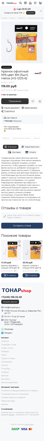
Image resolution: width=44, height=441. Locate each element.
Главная (4, 18)
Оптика (4, 365)
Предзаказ (15, 101)
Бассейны (5, 379)
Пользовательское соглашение (15, 394)
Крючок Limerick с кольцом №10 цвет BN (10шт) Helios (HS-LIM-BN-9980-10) (32, 267)
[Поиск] (20, 3)
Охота (3, 355)
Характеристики (32, 147)
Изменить (17, 121)
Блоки (12, 415)
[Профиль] (30, 3)
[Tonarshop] (11, 3)
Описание (12, 147)
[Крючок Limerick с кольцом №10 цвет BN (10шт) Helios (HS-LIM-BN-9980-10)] (33, 250)
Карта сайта (29, 424)
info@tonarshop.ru (12, 307)
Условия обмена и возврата (13, 397)
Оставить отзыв (22, 225)
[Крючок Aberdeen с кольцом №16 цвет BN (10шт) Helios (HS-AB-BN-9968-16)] (11, 250)
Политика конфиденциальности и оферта (19, 390)
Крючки (37, 138)
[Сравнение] (40, 101)
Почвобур (5, 369)
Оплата (32, 152)
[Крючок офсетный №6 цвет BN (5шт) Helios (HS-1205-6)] (22, 42)
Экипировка (6, 362)
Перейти (30, 13)
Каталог (13, 18)
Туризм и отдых (8, 358)
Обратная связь (8, 401)
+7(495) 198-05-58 (11, 297)
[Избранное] (33, 101)
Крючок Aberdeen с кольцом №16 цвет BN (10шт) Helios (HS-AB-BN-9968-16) (11, 267)
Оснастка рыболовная (21, 138)
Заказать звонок (10, 302)
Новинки (5, 341)
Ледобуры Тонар (8, 344)
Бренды (4, 375)
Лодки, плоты (7, 348)
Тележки (5, 372)
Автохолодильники (9, 382)
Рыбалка (21, 18)
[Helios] (38, 73)
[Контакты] (25, 3)
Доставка (16, 152)
